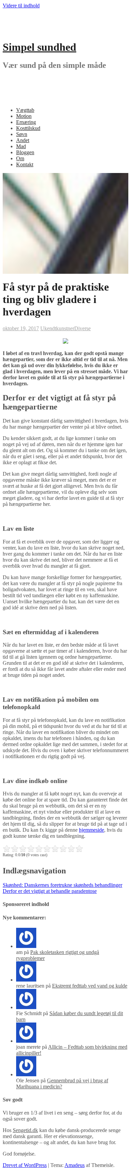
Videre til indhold (21, 5)
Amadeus (74, 1165)
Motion (24, 116)
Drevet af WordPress (25, 1165)
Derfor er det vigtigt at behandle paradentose (50, 891)
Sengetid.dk (25, 1130)
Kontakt (24, 164)
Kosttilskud (28, 128)
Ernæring (26, 122)
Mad (21, 146)
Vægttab (25, 110)
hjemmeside (91, 830)
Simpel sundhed (39, 47)
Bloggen (25, 152)
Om (20, 158)
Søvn (21, 134)
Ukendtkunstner (57, 328)
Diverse (82, 328)
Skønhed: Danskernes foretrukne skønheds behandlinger (62, 885)
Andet (22, 140)
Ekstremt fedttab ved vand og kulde (89, 986)
